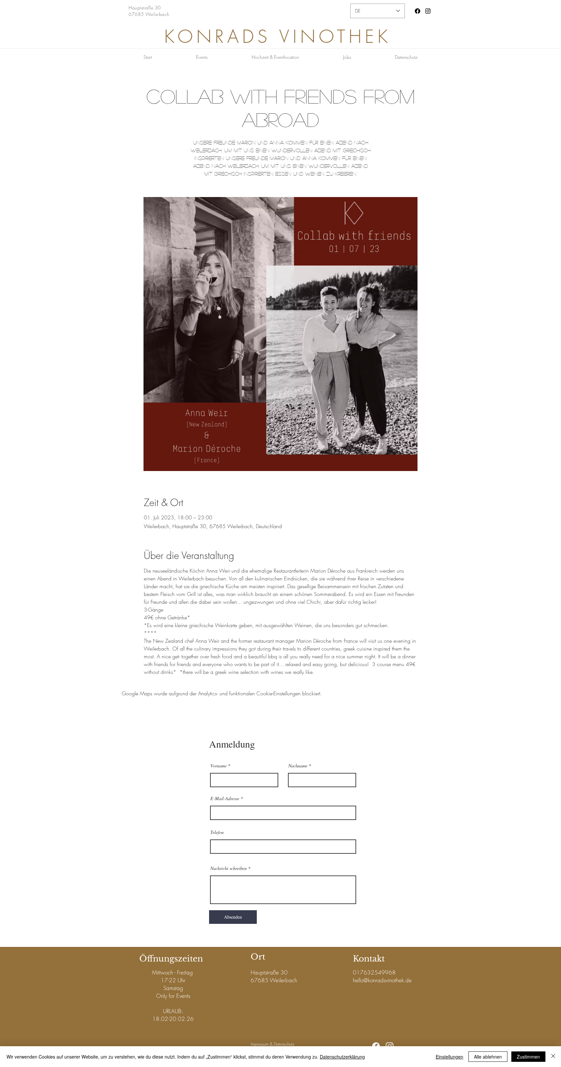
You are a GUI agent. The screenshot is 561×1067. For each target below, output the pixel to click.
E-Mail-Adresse (224, 798)
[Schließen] (553, 1056)
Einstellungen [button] (449, 1056)
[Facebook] (417, 11)
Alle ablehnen (488, 1056)
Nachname (297, 765)
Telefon (217, 832)
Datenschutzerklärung (342, 1056)
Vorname (218, 765)
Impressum (259, 1044)
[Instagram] (427, 11)
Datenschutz (284, 1044)
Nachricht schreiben (228, 868)
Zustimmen (528, 1056)
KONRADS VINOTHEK (277, 36)
